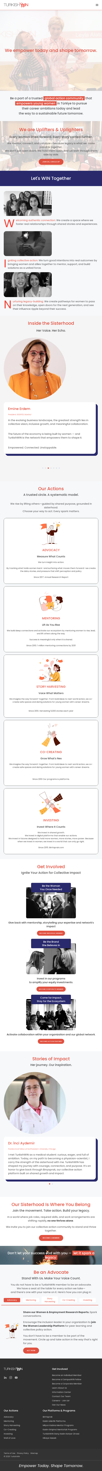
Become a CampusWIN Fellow (66, 1379)
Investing (8, 1433)
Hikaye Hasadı (49, 1438)
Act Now (31, 1350)
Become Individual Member (51, 933)
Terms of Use (9, 1453)
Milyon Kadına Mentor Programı (58, 1425)
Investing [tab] (87, 1300)
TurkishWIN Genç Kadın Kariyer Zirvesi (61, 1433)
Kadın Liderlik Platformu (54, 1421)
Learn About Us (59, 1387)
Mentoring (9, 1421)
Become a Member (51, 1238)
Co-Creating (10, 1429)
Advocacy (9, 1416)
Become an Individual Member (67, 1375)
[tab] (42, 468)
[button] (97, 5)
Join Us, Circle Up (51, 162)
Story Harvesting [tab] (50, 1300)
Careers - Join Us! (61, 1400)
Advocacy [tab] (12, 1300)
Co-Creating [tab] (68, 1300)
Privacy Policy (23, 1453)
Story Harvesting (12, 1425)
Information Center (61, 1392)
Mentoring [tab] (31, 1300)
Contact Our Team (61, 1396)
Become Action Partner (51, 1041)
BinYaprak (47, 1416)
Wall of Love (9, 1438)
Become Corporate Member (51, 989)
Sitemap (34, 1453)
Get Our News (59, 1404)
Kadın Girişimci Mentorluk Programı (60, 1429)
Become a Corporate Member (67, 1383)
